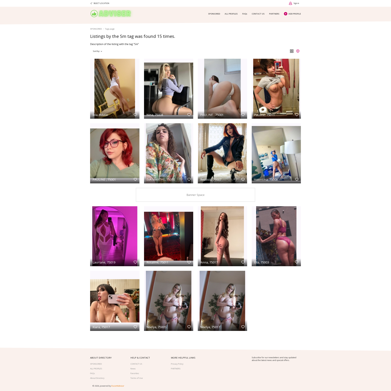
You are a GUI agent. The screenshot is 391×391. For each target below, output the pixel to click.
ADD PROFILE (295, 13)
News (133, 368)
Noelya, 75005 (156, 327)
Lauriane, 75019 (104, 262)
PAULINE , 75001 (212, 115)
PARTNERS (274, 13)
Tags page (110, 28)
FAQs (244, 13)
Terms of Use (136, 378)
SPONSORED (214, 13)
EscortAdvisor (117, 385)
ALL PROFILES (231, 13)
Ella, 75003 (261, 262)
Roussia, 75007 (210, 179)
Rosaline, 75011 (157, 262)
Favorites (134, 373)
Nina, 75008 (154, 115)
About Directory (97, 378)
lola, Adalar (100, 115)
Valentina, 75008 (266, 179)
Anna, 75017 (209, 262)
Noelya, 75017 (210, 327)
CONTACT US (258, 13)
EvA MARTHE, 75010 (160, 179)
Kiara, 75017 (101, 327)
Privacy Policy (177, 363)
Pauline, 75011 (264, 115)
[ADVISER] (113, 13)
